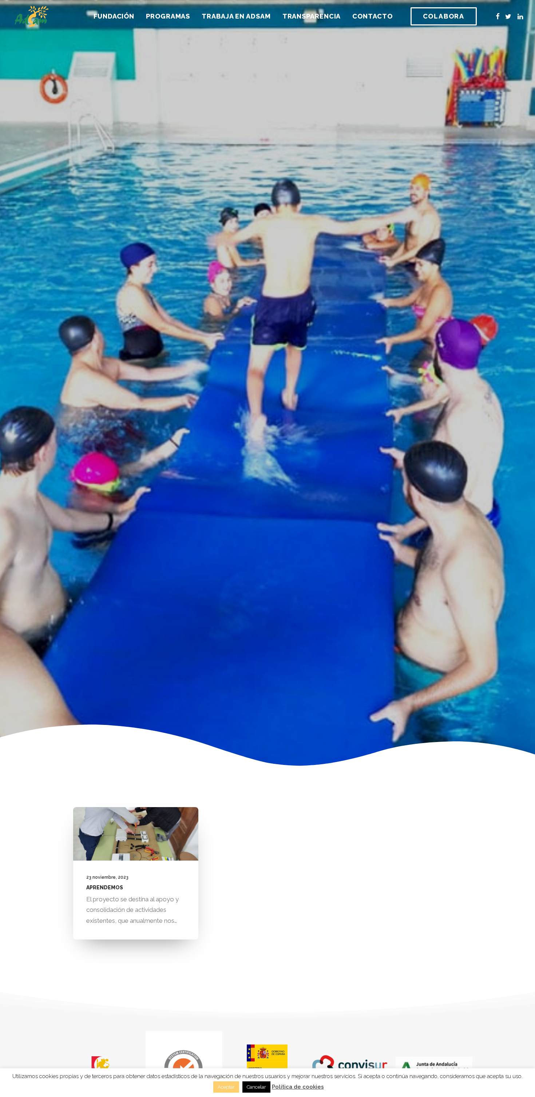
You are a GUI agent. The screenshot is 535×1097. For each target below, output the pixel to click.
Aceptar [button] (226, 1087)
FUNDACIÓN (114, 16)
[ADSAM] (31, 16)
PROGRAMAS (168, 16)
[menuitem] (113, 16)
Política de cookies (298, 1087)
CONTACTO (372, 16)
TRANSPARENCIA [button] (311, 16)
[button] (497, 16)
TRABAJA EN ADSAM (236, 16)
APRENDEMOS (104, 887)
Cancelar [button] (256, 1087)
